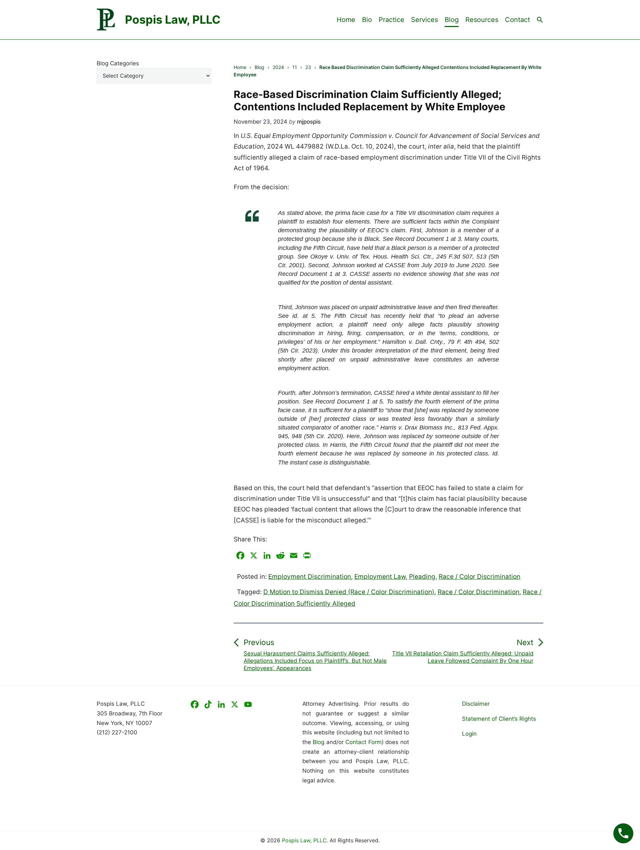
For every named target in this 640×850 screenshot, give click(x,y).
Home (346, 20)
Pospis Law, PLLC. (306, 840)
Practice (391, 20)
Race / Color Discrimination (479, 576)
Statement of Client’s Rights (499, 718)
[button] (540, 19)
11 (294, 67)
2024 (278, 67)
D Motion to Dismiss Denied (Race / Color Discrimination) (348, 592)
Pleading (422, 576)
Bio (367, 20)
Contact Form (363, 742)
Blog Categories (118, 63)
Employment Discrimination (309, 576)
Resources (481, 20)
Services (424, 20)
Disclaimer (476, 703)
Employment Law (380, 576)
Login (469, 733)
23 (308, 67)
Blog (452, 20)
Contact (517, 20)
